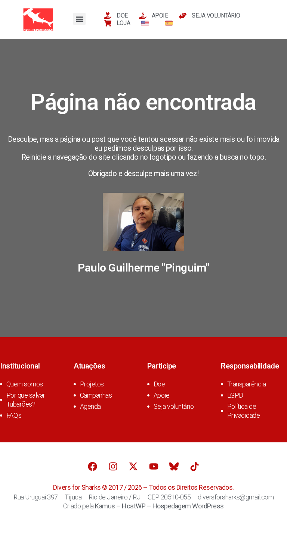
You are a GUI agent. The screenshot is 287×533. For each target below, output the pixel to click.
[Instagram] (113, 466)
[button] (79, 19)
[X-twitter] (133, 466)
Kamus (105, 506)
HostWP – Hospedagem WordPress (173, 506)
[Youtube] (153, 466)
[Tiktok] (194, 466)
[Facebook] (92, 466)
